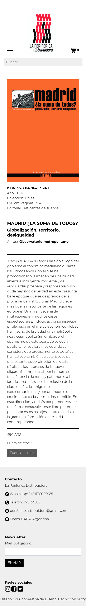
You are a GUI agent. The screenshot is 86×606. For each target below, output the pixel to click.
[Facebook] (14, 589)
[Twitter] (20, 589)
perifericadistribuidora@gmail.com (38, 511)
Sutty (81, 599)
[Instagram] (8, 589)
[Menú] (10, 48)
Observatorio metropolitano (43, 242)
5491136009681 (41, 494)
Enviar (14, 563)
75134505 (32, 502)
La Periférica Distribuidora (26, 486)
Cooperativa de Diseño (38, 599)
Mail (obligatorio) (18, 543)
